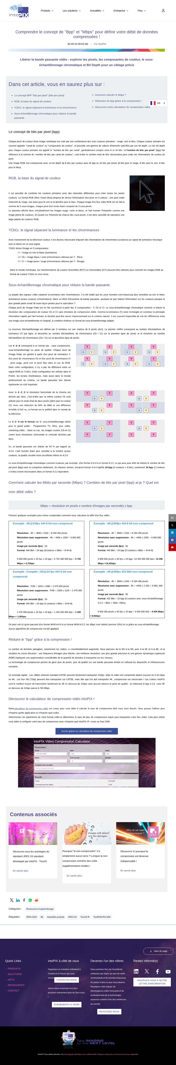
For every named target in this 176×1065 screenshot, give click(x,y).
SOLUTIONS (15, 974)
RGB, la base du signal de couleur (32, 101)
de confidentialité (89, 1054)
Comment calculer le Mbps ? (110, 94)
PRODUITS (14, 968)
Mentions (65, 1054)
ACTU (11, 979)
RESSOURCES (16, 985)
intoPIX (102, 44)
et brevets (117, 1054)
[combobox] (157, 103)
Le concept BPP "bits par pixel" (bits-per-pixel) (39, 95)
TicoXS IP (85, 917)
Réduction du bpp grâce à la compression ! (118, 100)
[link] (147, 177)
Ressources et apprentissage (40, 909)
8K (42, 917)
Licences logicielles (130, 1054)
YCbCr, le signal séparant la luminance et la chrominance (45, 107)
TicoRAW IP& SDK (102, 917)
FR (158, 103)
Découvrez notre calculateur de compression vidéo (122, 107)
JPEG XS (72, 917)
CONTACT (13, 990)
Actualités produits (55, 917)
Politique (78, 1054)
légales (71, 1054)
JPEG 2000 (31, 917)
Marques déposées (105, 1054)
